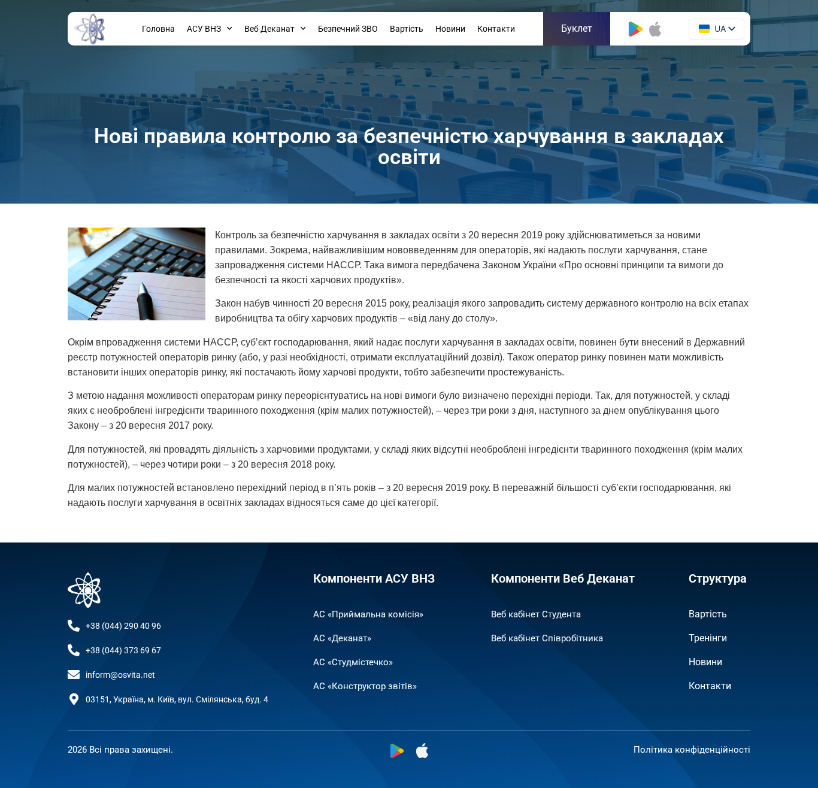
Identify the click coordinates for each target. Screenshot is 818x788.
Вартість (406, 29)
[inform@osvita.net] (74, 675)
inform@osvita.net (120, 675)
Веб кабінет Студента (536, 614)
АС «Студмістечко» (353, 662)
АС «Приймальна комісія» (368, 614)
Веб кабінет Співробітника (547, 638)
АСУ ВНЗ (204, 29)
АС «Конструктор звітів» (365, 686)
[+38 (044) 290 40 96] (74, 626)
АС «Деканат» (342, 638)
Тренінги (708, 638)
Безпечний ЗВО (348, 29)
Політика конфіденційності (692, 749)
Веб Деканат (269, 29)
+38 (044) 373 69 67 (123, 650)
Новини (450, 29)
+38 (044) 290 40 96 (123, 626)
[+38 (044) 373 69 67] (74, 650)
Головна (158, 29)
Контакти (496, 29)
